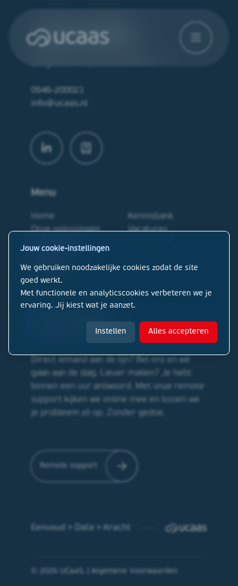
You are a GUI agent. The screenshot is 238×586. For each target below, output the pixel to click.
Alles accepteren (178, 332)
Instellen (110, 332)
